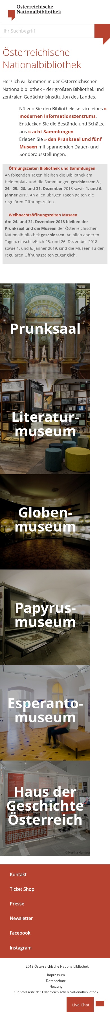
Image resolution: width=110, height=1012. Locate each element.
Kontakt (18, 874)
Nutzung (56, 986)
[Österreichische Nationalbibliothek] (32, 12)
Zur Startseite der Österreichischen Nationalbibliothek (56, 992)
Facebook (20, 933)
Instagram (21, 947)
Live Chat (80, 1005)
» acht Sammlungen (51, 132)
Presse (17, 904)
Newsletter (21, 918)
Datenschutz (56, 980)
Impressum (56, 974)
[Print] (100, 1003)
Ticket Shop (22, 889)
